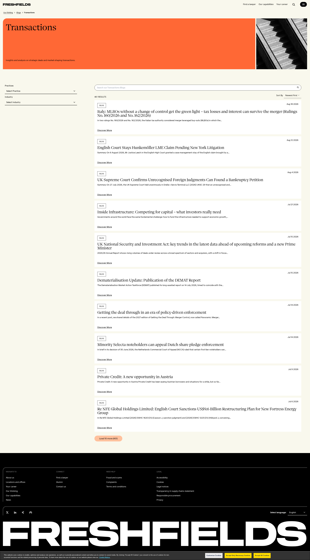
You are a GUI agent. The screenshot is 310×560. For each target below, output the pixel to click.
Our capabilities (266, 4)
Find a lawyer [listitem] (62, 477)
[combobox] (41, 91)
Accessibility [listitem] (162, 477)
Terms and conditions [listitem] (116, 486)
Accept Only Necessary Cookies (238, 555)
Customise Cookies (213, 555)
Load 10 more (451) (108, 438)
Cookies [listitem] (160, 482)
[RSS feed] (30, 512)
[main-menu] (303, 4)
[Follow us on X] (7, 512)
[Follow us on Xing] (22, 512)
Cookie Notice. (104, 557)
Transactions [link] (29, 13)
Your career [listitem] (11, 486)
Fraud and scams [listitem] (114, 477)
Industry (9, 97)
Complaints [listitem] (111, 482)
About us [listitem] (10, 477)
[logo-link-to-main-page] (17, 5)
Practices (9, 86)
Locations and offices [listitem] (15, 482)
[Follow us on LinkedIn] (15, 512)
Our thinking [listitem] (12, 491)
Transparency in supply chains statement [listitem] (175, 491)
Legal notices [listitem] (163, 486)
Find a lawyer (249, 4)
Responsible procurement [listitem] (168, 495)
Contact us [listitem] (61, 486)
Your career (282, 4)
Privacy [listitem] (160, 500)
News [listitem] (8, 500)
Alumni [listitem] (59, 482)
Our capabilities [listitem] (13, 495)
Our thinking (8, 13)
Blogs (18, 13)
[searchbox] (198, 87)
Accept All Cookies (262, 555)
